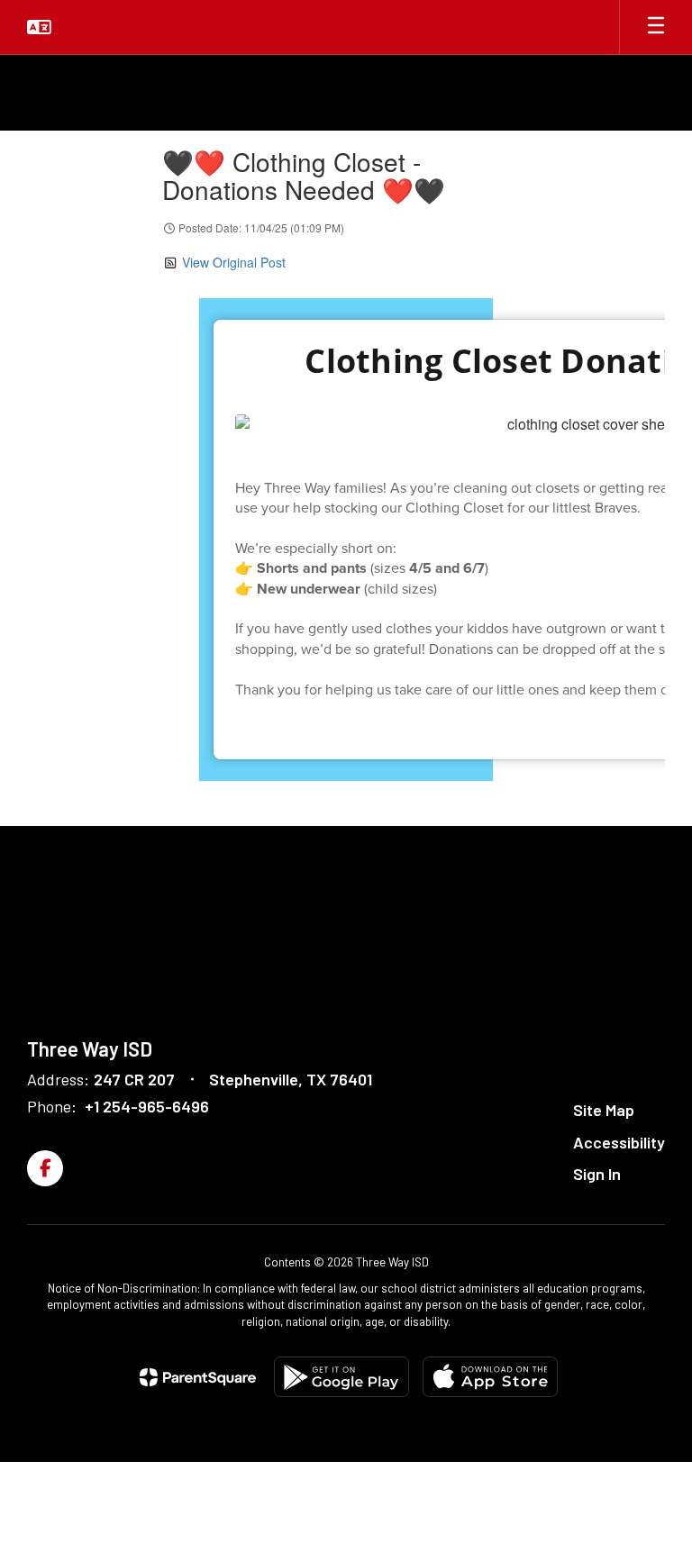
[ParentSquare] (197, 1377)
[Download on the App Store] (490, 1377)
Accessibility (619, 1142)
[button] (39, 27)
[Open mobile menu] (656, 27)
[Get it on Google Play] (341, 1377)
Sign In (597, 1174)
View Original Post (234, 262)
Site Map (603, 1110)
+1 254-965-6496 (147, 1106)
